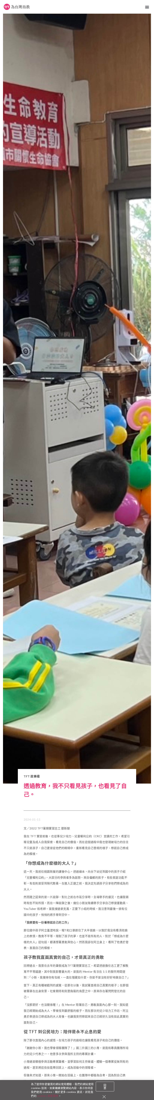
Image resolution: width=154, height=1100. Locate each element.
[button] (147, 7)
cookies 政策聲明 (47, 1095)
